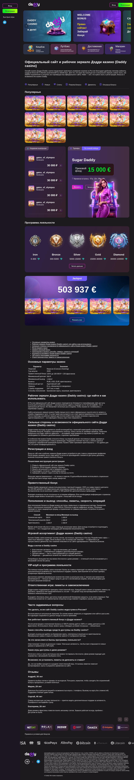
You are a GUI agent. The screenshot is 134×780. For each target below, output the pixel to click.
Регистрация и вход (39, 348)
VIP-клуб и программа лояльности (45, 355)
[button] (26, 26)
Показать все (77, 320)
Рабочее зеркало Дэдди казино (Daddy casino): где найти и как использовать (61, 344)
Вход (10, 6)
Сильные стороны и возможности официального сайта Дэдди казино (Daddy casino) (64, 346)
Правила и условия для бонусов (37, 734)
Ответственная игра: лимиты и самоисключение (51, 357)
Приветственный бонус (41, 350)
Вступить (77, 187)
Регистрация (10, 11)
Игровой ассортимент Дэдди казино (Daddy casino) (52, 353)
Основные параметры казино (43, 342)
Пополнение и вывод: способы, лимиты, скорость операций (55, 352)
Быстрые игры (8, 17)
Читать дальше (93, 187)
